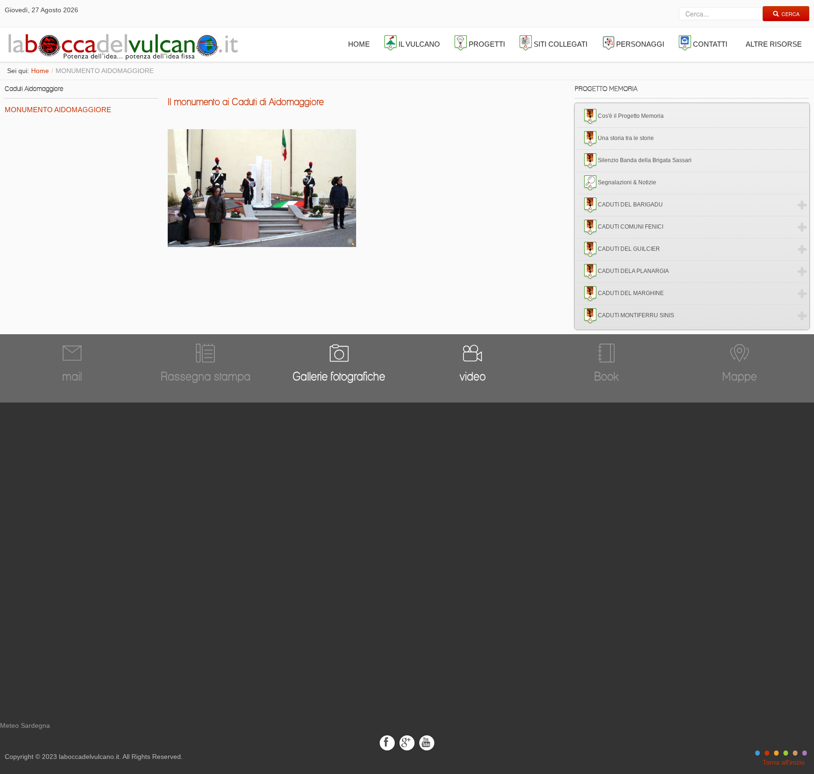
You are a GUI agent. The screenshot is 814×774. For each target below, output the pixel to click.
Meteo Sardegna (25, 725)
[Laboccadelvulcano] (120, 44)
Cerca (790, 13)
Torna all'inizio (784, 762)
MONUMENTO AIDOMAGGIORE (58, 110)
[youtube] (426, 742)
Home (40, 70)
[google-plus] (407, 742)
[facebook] (387, 742)
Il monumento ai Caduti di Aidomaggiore (246, 101)
